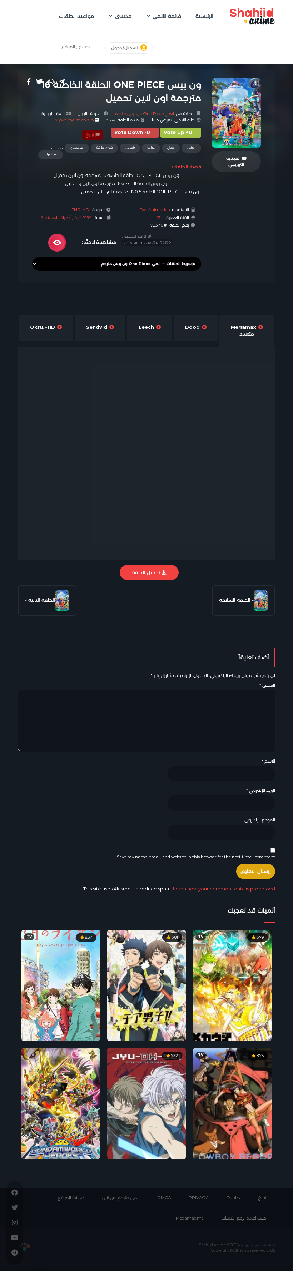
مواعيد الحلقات (76, 16)
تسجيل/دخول (125, 47)
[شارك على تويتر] (39, 81)
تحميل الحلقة (147, 572)
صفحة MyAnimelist (74, 120)
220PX (24, 1247)
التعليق (267, 685)
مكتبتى (123, 16)
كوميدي (77, 147)
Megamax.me (190, 1218)
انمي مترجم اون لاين (120, 1197)
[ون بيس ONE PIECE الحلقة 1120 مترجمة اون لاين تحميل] (261, 600)
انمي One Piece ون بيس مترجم (144, 113)
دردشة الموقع (71, 1197)
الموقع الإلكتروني (259, 820)
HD (86, 209)
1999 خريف (82, 217)
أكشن (191, 147)
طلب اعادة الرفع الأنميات (244, 1218)
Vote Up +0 (178, 132)
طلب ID (232, 1197)
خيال (170, 147)
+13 (160, 217)
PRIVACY (198, 1197)
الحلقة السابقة (234, 600)
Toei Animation (155, 209)
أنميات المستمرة (56, 217)
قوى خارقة (104, 147)
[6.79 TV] (232, 985)
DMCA (164, 1197)
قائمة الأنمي (167, 16)
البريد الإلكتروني (260, 790)
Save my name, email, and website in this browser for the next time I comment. (195, 856)
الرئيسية (204, 16)
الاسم (268, 761)
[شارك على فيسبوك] (29, 81)
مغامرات (51, 154)
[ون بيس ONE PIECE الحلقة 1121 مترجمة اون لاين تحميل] (62, 600)
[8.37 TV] (60, 985)
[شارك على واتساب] (50, 81)
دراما (151, 147)
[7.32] (146, 1103)
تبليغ (90, 134)
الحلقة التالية (41, 600)
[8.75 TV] (232, 1103)
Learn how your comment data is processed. (178, 889)
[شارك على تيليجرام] (61, 81)
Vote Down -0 (132, 132)
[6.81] (146, 985)
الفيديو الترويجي (235, 161)
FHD (76, 209)
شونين (130, 147)
